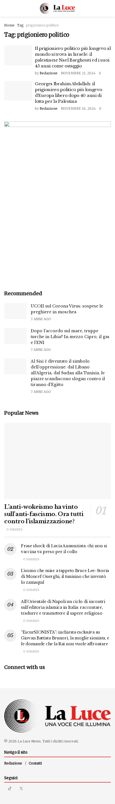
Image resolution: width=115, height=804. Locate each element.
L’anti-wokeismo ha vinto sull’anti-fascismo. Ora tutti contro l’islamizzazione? (43, 514)
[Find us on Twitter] (21, 788)
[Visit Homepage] (57, 8)
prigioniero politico (42, 25)
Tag (20, 25)
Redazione (49, 73)
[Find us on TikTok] (9, 788)
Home (9, 25)
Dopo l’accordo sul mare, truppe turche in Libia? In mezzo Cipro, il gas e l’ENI (70, 336)
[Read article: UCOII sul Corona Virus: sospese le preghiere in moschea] (15, 311)
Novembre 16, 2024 (78, 108)
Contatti (35, 763)
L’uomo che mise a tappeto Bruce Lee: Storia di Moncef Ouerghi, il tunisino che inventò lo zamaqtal (65, 576)
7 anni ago (41, 319)
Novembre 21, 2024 (78, 73)
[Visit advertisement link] (57, 201)
